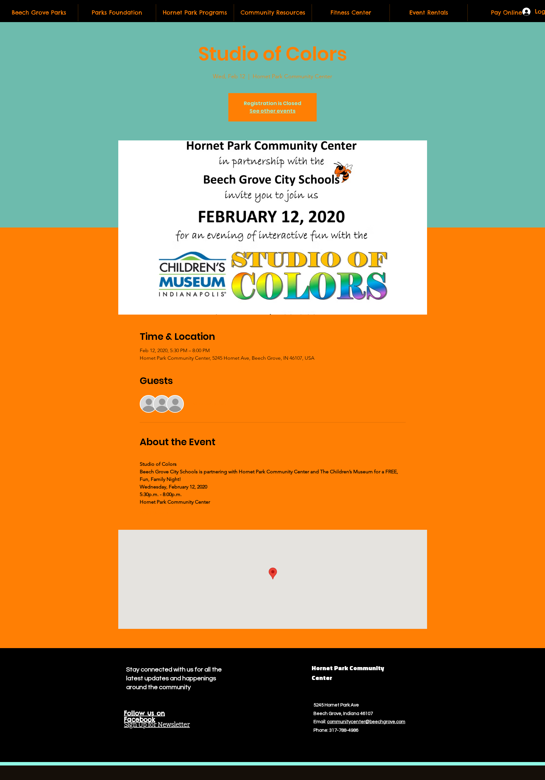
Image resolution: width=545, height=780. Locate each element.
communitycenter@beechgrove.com (366, 721)
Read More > (154, 513)
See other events (272, 111)
